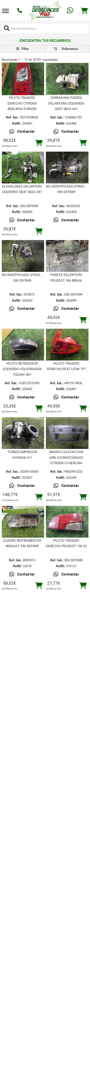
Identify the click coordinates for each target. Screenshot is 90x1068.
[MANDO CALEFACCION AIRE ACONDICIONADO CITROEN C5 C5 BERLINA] (67, 433)
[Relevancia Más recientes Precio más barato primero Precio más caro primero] (67, 49)
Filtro (25, 49)
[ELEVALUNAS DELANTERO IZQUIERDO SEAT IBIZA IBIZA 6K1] (23, 167)
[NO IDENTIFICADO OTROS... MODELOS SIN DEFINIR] (67, 167)
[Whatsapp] (70, 11)
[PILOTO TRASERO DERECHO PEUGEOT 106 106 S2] (67, 522)
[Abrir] (5, 11)
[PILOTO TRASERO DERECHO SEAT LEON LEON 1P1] (67, 345)
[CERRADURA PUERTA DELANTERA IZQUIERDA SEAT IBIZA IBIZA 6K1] (67, 79)
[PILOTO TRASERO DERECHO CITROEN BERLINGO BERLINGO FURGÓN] (23, 79)
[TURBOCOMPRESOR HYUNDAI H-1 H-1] (23, 433)
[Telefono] (20, 11)
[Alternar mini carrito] (84, 11)
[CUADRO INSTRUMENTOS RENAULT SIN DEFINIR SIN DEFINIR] (23, 522)
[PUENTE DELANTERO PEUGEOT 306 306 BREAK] (67, 256)
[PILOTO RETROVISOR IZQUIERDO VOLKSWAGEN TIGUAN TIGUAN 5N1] (23, 345)
